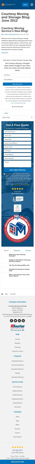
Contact (17, 339)
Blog (17, 421)
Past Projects (17, 437)
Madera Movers (17, 391)
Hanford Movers (17, 395)
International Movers (17, 369)
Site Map (22, 456)
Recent (6, 250)
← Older (5, 113)
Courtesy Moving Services (11, 34)
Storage (17, 373)
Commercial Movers (17, 365)
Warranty (17, 343)
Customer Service (17, 351)
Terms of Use (14, 103)
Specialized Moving (17, 377)
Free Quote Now (17, 462)
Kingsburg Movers (17, 399)
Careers (17, 433)
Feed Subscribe (18, 106)
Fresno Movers (17, 387)
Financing (17, 347)
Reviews (17, 429)
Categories (17, 250)
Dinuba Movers (17, 403)
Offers (17, 425)
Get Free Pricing (17, 170)
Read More (4, 52)
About (17, 416)
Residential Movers (17, 361)
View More (17, 407)
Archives (28, 250)
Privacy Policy (22, 103)
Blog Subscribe (17, 84)
